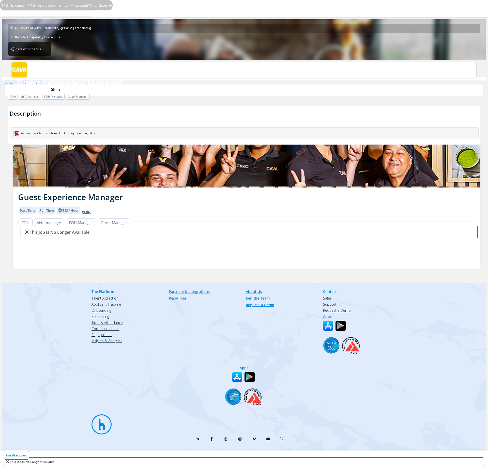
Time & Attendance (107, 322)
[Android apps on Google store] (341, 326)
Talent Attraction (105, 298)
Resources (178, 298)
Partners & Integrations (189, 291)
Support (330, 304)
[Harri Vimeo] (254, 439)
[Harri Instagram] (225, 439)
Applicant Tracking (106, 304)
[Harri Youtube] (268, 439)
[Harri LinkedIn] (197, 439)
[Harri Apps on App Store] (328, 326)
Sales (327, 298)
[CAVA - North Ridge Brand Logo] (244, 70)
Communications (105, 328)
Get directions (16, 455)
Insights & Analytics (107, 340)
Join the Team (258, 298)
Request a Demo (260, 304)
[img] (246, 166)
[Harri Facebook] (211, 439)
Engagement (102, 334)
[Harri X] (282, 437)
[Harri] (99, 422)
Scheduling (100, 316)
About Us (254, 291)
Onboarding (101, 310)
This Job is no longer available (32, 462)
